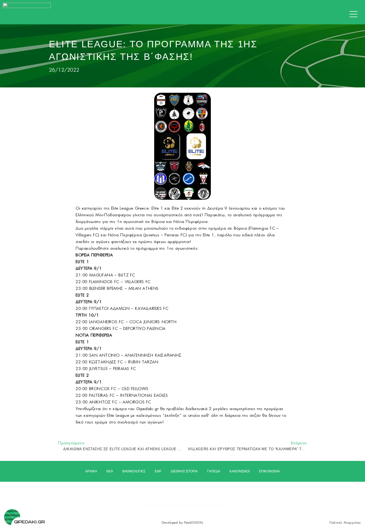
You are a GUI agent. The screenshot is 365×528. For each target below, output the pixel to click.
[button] (354, 14)
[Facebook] (168, 491)
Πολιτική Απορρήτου (345, 522)
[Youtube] (197, 491)
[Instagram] (183, 491)
